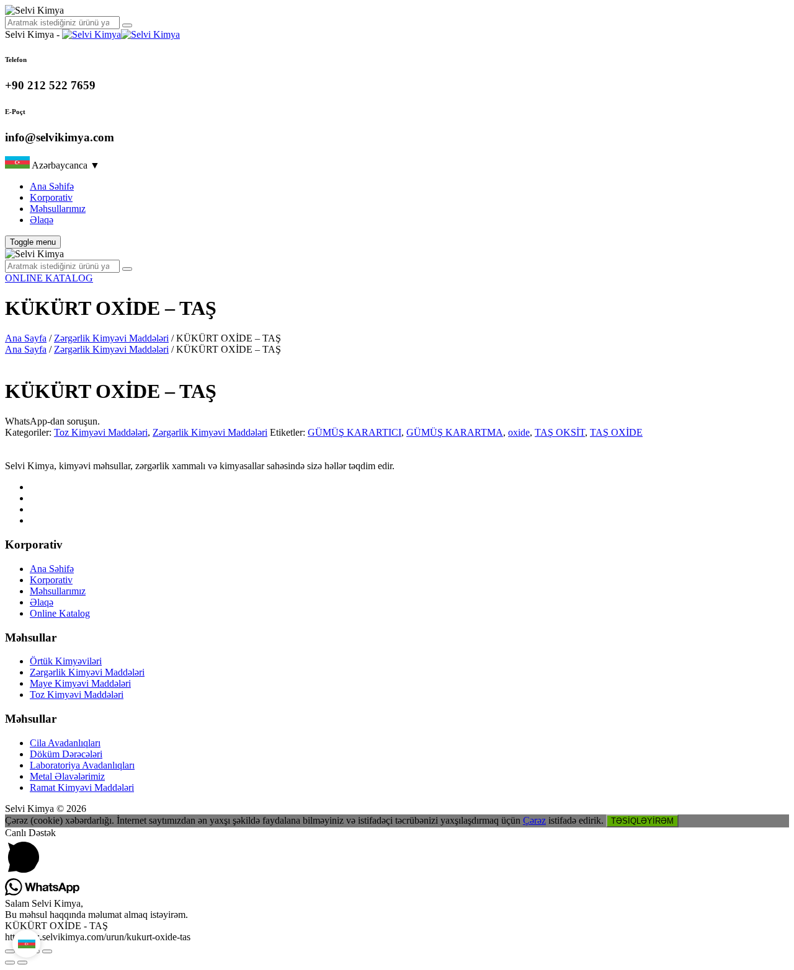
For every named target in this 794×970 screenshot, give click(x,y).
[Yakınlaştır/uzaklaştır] (10, 951)
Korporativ (51, 197)
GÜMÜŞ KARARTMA (454, 432)
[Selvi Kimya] (121, 34)
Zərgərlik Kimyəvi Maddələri (111, 338)
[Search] (127, 25)
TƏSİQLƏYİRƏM (642, 821)
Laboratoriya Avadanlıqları (82, 765)
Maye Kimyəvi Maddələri (80, 683)
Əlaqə (41, 219)
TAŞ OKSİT (560, 432)
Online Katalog (60, 613)
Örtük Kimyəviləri (66, 661)
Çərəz (534, 820)
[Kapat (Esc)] (47, 951)
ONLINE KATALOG (49, 278)
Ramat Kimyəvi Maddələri (82, 787)
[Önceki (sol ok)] (10, 962)
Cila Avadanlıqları (65, 743)
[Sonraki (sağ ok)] (22, 962)
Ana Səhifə (52, 186)
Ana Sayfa (26, 338)
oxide (519, 432)
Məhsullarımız (58, 208)
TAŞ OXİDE (616, 432)
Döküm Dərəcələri (66, 754)
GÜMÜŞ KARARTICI (354, 432)
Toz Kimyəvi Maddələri (101, 432)
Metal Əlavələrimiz (67, 776)
